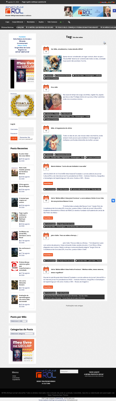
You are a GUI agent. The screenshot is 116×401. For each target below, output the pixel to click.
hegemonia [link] (65, 157)
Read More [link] (48, 183)
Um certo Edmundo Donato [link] (22, 283)
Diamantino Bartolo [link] (64, 76)
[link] (114, 10)
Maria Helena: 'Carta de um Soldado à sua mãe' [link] (68, 166)
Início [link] (14, 376)
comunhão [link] (56, 116)
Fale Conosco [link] (52, 22)
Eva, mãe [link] (54, 87)
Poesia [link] (56, 114)
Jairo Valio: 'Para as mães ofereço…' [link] (64, 235)
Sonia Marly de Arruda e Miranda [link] (73, 298)
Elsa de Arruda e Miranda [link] (52, 298)
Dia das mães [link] (79, 76)
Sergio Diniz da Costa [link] (66, 224)
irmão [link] (88, 116)
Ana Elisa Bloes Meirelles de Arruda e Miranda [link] (61, 296)
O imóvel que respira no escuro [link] (24, 200)
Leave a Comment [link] (52, 78)
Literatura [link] (49, 76)
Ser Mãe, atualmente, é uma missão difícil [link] (67, 49)
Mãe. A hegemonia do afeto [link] (61, 128)
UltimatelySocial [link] (72, 400)
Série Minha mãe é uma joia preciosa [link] (79, 227)
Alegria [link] (48, 116)
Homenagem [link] (89, 76)
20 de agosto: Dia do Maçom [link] (24, 185)
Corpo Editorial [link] (17, 22)
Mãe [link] (82, 157)
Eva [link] (73, 116)
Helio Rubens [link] (63, 189)
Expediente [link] (16, 380)
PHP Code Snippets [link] (48, 398)
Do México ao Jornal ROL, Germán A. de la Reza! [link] (95, 27)
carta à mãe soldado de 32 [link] (81, 189)
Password (14, 134)
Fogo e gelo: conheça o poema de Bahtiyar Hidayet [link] (51, 27)
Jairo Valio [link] (91, 261)
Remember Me (25, 137)
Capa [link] (7, 22)
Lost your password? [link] (25, 139)
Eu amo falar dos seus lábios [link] (24, 155)
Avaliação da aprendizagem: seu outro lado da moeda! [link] (24, 298)
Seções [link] (41, 22)
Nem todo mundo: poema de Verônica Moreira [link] (24, 171)
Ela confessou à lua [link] (24, 249)
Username (14, 129)
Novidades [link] (31, 22)
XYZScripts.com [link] (69, 398)
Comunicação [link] (50, 189)
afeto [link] (48, 157)
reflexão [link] (98, 76)
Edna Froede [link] (67, 114)
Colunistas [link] (16, 378)
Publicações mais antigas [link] (74, 306)
